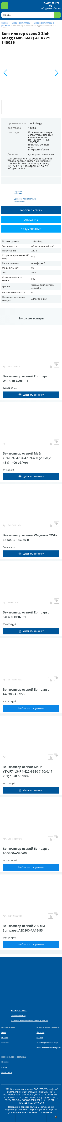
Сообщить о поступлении (31, 708)
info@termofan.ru (51, 8)
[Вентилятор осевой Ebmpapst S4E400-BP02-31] (31, 578)
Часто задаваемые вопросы (49, 1048)
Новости (4, 1062)
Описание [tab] (31, 219)
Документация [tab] (31, 229)
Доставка (40, 1032)
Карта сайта (6, 1072)
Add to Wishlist (56, 364)
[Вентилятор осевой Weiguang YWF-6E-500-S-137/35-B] (31, 501)
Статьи (4, 1067)
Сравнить (50, 366)
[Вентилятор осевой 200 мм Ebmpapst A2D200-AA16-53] (31, 891)
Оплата (40, 1037)
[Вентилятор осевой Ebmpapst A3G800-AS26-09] (31, 814)
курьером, (34, 154)
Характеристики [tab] (31, 210)
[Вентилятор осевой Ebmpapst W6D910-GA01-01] (31, 342)
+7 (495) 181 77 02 (50, 4)
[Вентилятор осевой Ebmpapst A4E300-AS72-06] (31, 655)
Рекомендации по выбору (47, 1043)
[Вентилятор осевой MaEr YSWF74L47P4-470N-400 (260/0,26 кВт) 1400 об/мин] (31, 419)
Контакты (5, 1043)
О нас (3, 1032)
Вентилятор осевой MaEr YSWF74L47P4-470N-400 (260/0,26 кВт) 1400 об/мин (27, 458)
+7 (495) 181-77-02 (39, 141)
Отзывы (4, 1037)
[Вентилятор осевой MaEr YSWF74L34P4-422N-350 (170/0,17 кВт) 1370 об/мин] (31, 733)
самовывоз (47, 154)
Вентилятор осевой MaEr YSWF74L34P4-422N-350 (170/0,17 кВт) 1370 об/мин (27, 771)
